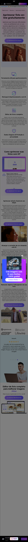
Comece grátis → (14, 279)
